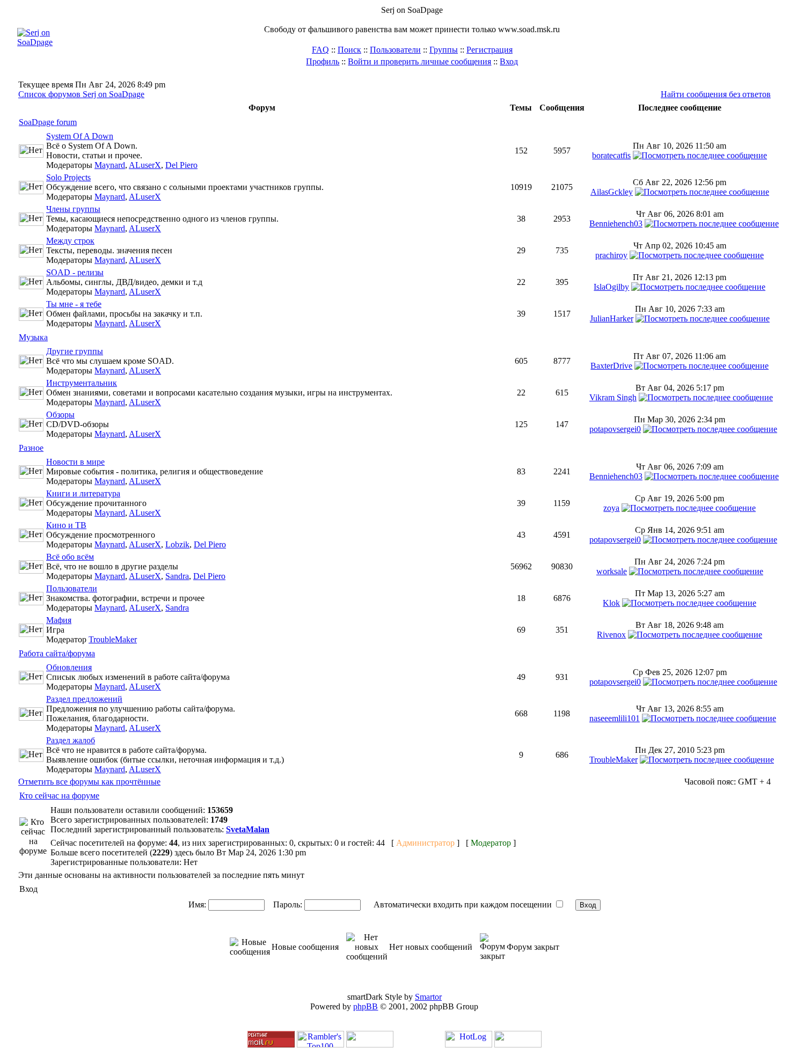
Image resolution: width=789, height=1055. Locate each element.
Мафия (58, 620)
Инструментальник (81, 382)
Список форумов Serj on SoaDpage (81, 94)
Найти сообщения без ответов (716, 94)
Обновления (69, 667)
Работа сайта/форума (57, 653)
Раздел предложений (84, 699)
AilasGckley (611, 191)
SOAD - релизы (75, 272)
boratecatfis (611, 155)
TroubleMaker (113, 639)
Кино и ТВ (66, 525)
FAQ (320, 49)
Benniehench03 (615, 223)
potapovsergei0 (615, 429)
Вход (509, 61)
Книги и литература (83, 493)
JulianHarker (611, 318)
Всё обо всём (70, 556)
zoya (611, 507)
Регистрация (489, 49)
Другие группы (74, 351)
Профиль (322, 61)
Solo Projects (68, 177)
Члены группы (73, 209)
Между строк (70, 240)
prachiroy (611, 255)
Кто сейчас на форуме (59, 795)
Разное (31, 447)
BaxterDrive (611, 365)
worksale (611, 571)
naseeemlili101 (614, 718)
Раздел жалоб (70, 740)
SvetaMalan (247, 829)
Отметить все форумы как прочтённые (89, 781)
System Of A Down (79, 136)
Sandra (177, 576)
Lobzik (177, 544)
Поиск (349, 49)
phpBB (365, 1006)
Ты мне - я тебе (73, 304)
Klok (611, 602)
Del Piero (181, 165)
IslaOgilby (611, 286)
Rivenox (611, 634)
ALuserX (145, 165)
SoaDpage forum (48, 122)
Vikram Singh (613, 397)
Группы (443, 49)
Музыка (33, 337)
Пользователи (395, 49)
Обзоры (60, 414)
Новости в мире (75, 461)
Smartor (428, 996)
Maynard (109, 165)
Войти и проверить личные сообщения (419, 61)
